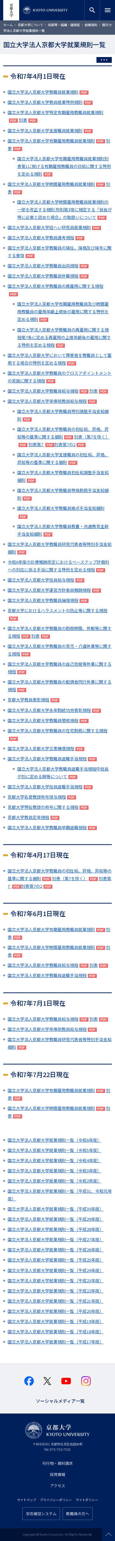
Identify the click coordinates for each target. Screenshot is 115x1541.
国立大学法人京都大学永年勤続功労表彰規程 (49, 710)
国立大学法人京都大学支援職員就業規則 (45, 130)
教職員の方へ (77, 1513)
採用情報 (57, 1474)
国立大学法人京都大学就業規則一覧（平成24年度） (55, 1270)
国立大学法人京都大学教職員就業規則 (43, 92)
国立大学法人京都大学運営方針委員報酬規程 (49, 590)
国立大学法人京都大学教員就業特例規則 (45, 102)
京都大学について (30, 24)
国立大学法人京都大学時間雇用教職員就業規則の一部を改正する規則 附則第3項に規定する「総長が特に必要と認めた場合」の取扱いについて (64, 209)
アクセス (57, 1485)
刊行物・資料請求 (57, 1463)
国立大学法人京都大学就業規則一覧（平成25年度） (55, 1260)
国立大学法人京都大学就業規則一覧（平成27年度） (55, 1239)
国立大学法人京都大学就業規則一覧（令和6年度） (54, 1140)
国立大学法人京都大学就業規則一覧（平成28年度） (55, 1229)
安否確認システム (41, 1513)
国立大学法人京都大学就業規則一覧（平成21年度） (55, 1301)
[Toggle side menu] (104, 60)
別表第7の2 (64, 444)
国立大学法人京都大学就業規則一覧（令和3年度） (54, 1171)
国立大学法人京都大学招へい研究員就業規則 (49, 227)
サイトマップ (26, 1499)
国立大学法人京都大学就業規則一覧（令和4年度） (54, 1160)
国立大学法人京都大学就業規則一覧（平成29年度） (55, 1219)
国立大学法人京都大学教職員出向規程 (43, 266)
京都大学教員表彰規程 (28, 700)
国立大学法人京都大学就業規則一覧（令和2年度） (54, 1181)
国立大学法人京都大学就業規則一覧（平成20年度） (55, 1311)
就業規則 (91, 24)
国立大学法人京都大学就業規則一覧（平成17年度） (55, 1342)
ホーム (8, 24)
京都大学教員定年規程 (28, 817)
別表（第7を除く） (70, 878)
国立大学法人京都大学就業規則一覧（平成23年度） (55, 1280)
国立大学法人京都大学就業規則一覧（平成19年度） (55, 1321)
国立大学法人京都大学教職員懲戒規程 (43, 720)
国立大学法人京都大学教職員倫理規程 (43, 600)
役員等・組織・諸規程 (64, 24)
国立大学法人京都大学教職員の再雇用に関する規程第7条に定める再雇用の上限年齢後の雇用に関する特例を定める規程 (64, 337)
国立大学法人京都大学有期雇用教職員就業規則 (51, 141)
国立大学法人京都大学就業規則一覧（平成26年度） (55, 1250)
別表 (23, 120)
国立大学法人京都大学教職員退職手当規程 (47, 759)
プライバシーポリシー (56, 1499)
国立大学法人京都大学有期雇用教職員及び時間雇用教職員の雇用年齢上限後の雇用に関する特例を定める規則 (63, 311)
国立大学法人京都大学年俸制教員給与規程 (47, 401)
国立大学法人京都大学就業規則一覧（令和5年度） (54, 1150)
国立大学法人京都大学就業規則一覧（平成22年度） (55, 1291)
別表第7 (36, 444)
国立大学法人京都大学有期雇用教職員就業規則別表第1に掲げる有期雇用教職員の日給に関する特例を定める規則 (64, 166)
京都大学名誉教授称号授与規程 (37, 797)
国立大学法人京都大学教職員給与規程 (43, 391)
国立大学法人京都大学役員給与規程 (41, 580)
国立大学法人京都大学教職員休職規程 (43, 276)
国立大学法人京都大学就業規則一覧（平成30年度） (55, 1209)
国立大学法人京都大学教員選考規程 (41, 238)
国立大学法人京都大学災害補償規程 (41, 748)
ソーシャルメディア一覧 (60, 1400)
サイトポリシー (87, 1499)
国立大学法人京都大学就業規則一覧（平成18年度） (55, 1331)
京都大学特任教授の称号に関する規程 (43, 807)
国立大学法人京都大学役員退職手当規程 (45, 787)
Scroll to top (108, 1534)
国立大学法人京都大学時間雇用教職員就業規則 (51, 184)
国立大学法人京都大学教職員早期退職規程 (47, 827)
